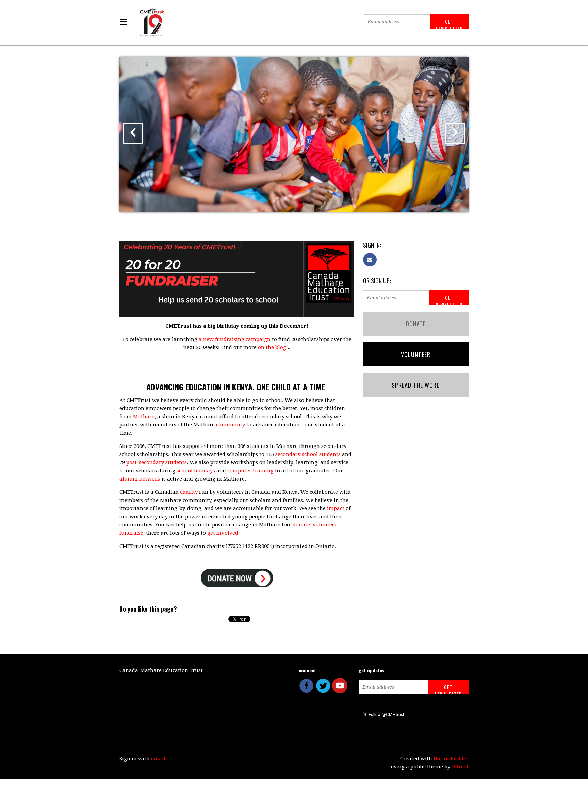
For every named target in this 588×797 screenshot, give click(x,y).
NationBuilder (451, 758)
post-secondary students (156, 462)
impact (335, 508)
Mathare (143, 416)
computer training (250, 471)
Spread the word (416, 384)
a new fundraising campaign (235, 339)
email (158, 758)
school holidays (196, 471)
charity (189, 492)
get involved (222, 533)
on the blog (272, 347)
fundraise (131, 533)
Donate (416, 323)
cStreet (460, 767)
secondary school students (308, 454)
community (230, 425)
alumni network (139, 479)
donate (301, 525)
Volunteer (415, 354)
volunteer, (326, 525)
